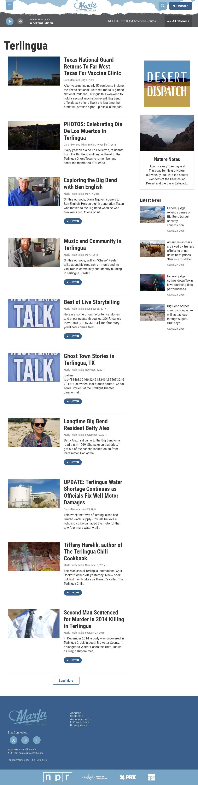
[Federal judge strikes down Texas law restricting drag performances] (152, 282)
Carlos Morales (72, 79)
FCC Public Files (79, 722)
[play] (10, 21)
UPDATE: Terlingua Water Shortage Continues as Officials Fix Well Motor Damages (93, 492)
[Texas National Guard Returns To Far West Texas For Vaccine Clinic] (34, 71)
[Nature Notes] (167, 133)
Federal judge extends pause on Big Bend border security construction (179, 216)
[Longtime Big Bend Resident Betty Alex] (34, 432)
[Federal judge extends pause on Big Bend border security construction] (152, 214)
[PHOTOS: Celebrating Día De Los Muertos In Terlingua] (34, 135)
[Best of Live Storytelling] (34, 313)
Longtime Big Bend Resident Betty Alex (86, 424)
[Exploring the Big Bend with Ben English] (34, 191)
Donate (182, 6)
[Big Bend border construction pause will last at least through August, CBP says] (152, 312)
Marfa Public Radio (74, 193)
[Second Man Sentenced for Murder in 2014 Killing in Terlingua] (34, 623)
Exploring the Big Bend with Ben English (90, 183)
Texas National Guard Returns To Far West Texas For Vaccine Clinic (92, 66)
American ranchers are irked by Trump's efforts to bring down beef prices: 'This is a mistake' (180, 250)
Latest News (150, 200)
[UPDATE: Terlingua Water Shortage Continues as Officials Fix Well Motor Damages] (34, 493)
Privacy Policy (78, 725)
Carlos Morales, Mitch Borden (79, 144)
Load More (66, 680)
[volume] (20, 21)
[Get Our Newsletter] (167, 84)
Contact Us (77, 716)
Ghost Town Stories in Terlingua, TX (89, 359)
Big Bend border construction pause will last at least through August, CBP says (180, 314)
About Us (75, 713)
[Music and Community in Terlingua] (34, 252)
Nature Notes (167, 159)
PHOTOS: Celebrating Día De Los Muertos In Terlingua (93, 131)
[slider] (26, 23)
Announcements (80, 719)
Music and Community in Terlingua (92, 244)
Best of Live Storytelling (92, 302)
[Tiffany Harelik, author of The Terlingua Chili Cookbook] (34, 556)
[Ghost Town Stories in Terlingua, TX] (34, 367)
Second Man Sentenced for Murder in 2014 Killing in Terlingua (94, 619)
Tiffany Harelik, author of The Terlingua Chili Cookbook (93, 552)
